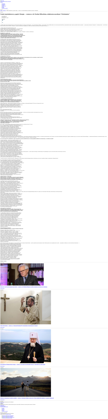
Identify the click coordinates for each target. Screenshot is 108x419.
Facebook (1, 406)
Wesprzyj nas (2, 402)
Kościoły (3, 5)
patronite (1, 2)
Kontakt (3, 7)
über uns (3, 409)
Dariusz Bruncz (2, 288)
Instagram (4, 406)
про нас (3, 410)
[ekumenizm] (3, 1)
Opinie (3, 6)
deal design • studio (8, 414)
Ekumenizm (3, 4)
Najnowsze (3, 3)
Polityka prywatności (5, 8)
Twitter (7, 406)
